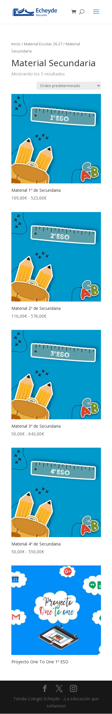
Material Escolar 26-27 (43, 44)
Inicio (16, 44)
